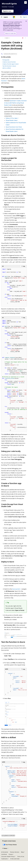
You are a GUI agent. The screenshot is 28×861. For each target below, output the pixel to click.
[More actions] (25, 38)
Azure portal (16, 589)
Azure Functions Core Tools (14, 127)
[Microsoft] (14, 17)
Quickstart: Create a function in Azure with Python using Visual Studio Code (15, 103)
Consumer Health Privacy (7, 856)
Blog (22, 852)
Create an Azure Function (9, 62)
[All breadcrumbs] (2, 38)
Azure (6, 38)
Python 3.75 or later (11, 118)
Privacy (10, 854)
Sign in (25, 17)
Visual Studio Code (11, 120)
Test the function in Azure (9, 66)
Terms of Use (20, 856)
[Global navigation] (1, 17)
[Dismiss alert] (25, 2)
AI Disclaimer (4, 852)
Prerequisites (5, 60)
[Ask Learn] (22, 38)
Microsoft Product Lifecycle (11, 25)
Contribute (4, 854)
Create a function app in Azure (10, 64)
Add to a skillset (6, 68)
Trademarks (4, 859)
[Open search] (20, 17)
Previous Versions (14, 852)
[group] (14, 287)
